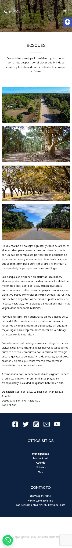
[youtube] (57, 424)
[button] (67, 22)
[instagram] (36, 424)
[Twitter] (25, 424)
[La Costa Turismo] (12, 11)
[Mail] (46, 424)
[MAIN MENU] (65, 11)
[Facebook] (15, 424)
